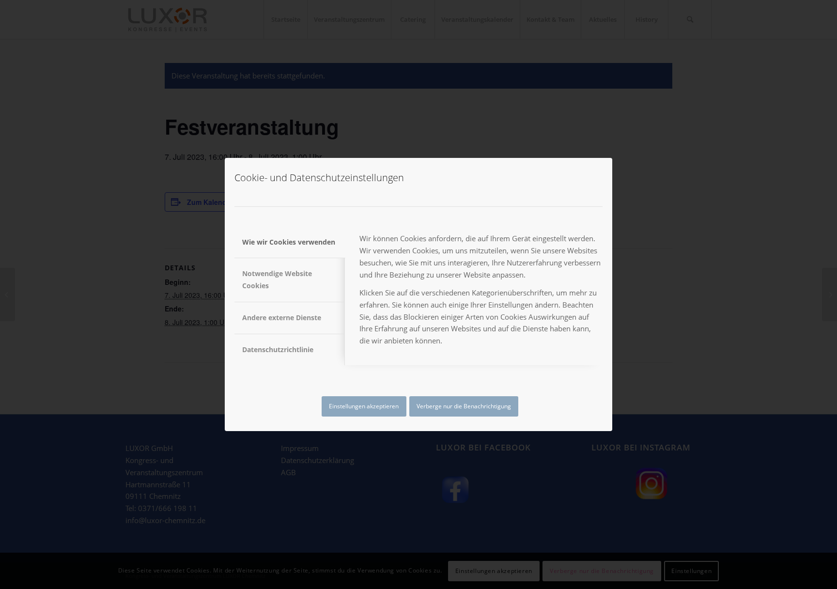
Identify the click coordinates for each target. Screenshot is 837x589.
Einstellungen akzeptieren (364, 406)
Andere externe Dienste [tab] (281, 317)
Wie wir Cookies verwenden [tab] (288, 242)
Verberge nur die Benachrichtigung (464, 406)
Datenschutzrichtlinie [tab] (277, 349)
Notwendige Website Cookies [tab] (277, 279)
